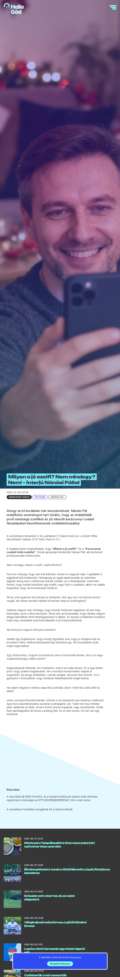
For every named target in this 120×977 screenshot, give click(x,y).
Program (40, 497)
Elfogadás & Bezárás (60, 963)
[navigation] (112, 7)
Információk (75, 957)
